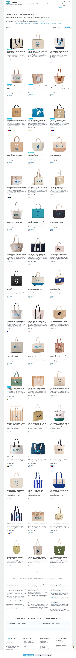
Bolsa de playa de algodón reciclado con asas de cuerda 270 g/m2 (15, 491)
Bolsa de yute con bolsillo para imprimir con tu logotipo (16, 188)
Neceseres (29, 23)
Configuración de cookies (44, 651)
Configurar (39, 655)
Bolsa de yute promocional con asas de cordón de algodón (16, 121)
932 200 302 (67, 1)
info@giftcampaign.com (64, 3)
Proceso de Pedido (43, 641)
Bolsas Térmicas (53, 23)
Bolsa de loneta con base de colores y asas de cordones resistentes (37, 289)
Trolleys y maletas (24, 23)
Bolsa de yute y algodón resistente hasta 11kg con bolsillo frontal (36, 389)
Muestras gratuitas (43, 647)
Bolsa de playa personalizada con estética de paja (15, 558)
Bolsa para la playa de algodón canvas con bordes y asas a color (16, 457)
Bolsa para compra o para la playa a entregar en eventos (36, 222)
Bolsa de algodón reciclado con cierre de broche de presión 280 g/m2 (16, 322)
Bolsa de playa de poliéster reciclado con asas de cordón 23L (58, 558)
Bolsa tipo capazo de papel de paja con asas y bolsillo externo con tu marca (16, 255)
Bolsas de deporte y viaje (12, 11)
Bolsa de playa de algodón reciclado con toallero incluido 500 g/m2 (37, 255)
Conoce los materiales (27, 641)
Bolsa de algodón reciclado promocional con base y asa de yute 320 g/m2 (16, 87)
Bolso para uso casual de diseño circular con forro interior (59, 524)
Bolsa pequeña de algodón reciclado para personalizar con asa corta (58, 255)
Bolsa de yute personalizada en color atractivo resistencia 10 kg (37, 121)
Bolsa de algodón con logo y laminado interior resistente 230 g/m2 (37, 52)
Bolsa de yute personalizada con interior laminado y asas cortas (14, 155)
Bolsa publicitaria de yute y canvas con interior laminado (16, 52)
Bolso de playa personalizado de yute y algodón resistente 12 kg (37, 188)
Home (7, 11)
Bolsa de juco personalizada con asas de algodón (59, 389)
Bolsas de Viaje (17, 23)
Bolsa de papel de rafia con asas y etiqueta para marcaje (58, 356)
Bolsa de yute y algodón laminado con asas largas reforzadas (59, 289)
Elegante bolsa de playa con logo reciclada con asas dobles (36, 457)
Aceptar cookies (29, 655)
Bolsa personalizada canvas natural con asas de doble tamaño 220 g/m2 (16, 222)
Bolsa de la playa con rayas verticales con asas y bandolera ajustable (16, 424)
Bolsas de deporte (35, 23)
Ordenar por (54, 27)
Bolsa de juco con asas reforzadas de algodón (16, 289)
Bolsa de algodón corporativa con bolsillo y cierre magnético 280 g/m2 (37, 322)
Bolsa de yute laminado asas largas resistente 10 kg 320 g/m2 (58, 188)
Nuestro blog (26, 646)
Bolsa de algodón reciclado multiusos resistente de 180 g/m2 (16, 356)
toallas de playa (43, 20)
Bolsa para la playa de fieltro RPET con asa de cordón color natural (59, 222)
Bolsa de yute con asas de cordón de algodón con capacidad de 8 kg (37, 424)
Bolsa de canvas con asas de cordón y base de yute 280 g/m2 (59, 155)
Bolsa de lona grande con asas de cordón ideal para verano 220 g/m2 (58, 457)
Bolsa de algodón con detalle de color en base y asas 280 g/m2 (59, 491)
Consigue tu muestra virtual (44, 642)
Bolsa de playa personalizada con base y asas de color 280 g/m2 (59, 52)
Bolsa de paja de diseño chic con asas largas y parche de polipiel (59, 86)
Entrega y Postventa (43, 643)
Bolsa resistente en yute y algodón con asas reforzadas (37, 356)
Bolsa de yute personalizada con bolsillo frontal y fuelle (37, 86)
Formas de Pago (42, 646)
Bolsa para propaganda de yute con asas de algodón (58, 322)
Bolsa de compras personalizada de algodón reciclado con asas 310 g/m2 (37, 558)
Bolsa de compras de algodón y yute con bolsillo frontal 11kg (15, 389)
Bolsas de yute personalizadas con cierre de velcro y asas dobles (58, 121)
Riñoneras (47, 23)
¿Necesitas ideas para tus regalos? (29, 642)
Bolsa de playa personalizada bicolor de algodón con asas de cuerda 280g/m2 (59, 424)
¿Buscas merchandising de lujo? (29, 643)
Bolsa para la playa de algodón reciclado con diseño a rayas (35, 491)
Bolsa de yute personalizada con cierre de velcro (37, 524)
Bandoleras (59, 23)
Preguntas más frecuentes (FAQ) (45, 648)
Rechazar (48, 655)
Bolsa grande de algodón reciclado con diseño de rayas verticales (16, 524)
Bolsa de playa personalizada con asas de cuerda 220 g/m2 (37, 155)
